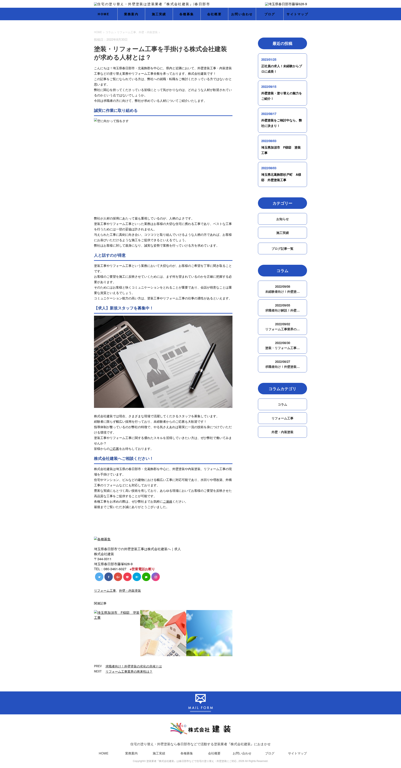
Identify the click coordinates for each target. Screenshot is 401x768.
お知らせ (282, 219)
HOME (103, 14)
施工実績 (159, 14)
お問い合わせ (242, 14)
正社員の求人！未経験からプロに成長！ (281, 69)
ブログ (269, 14)
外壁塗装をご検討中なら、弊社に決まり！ (281, 123)
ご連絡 (167, 501)
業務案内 (131, 14)
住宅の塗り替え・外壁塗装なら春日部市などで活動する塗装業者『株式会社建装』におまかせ (200, 744)
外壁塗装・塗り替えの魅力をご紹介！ (281, 96)
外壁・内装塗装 (148, 32)
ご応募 (114, 448)
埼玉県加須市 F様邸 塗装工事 (281, 150)
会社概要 (214, 14)
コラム (282, 404)
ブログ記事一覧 (282, 248)
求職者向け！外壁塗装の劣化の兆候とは (133, 666)
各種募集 (186, 14)
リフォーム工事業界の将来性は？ (128, 671)
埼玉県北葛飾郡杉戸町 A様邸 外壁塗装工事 (281, 177)
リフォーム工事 (126, 32)
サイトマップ (297, 14)
